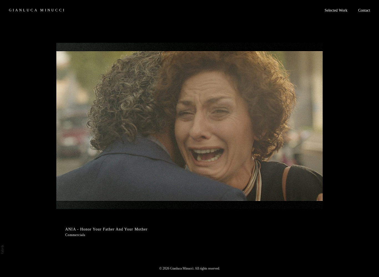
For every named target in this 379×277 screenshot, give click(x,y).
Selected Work (336, 10)
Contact (364, 10)
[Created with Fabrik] (2, 249)
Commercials (75, 235)
